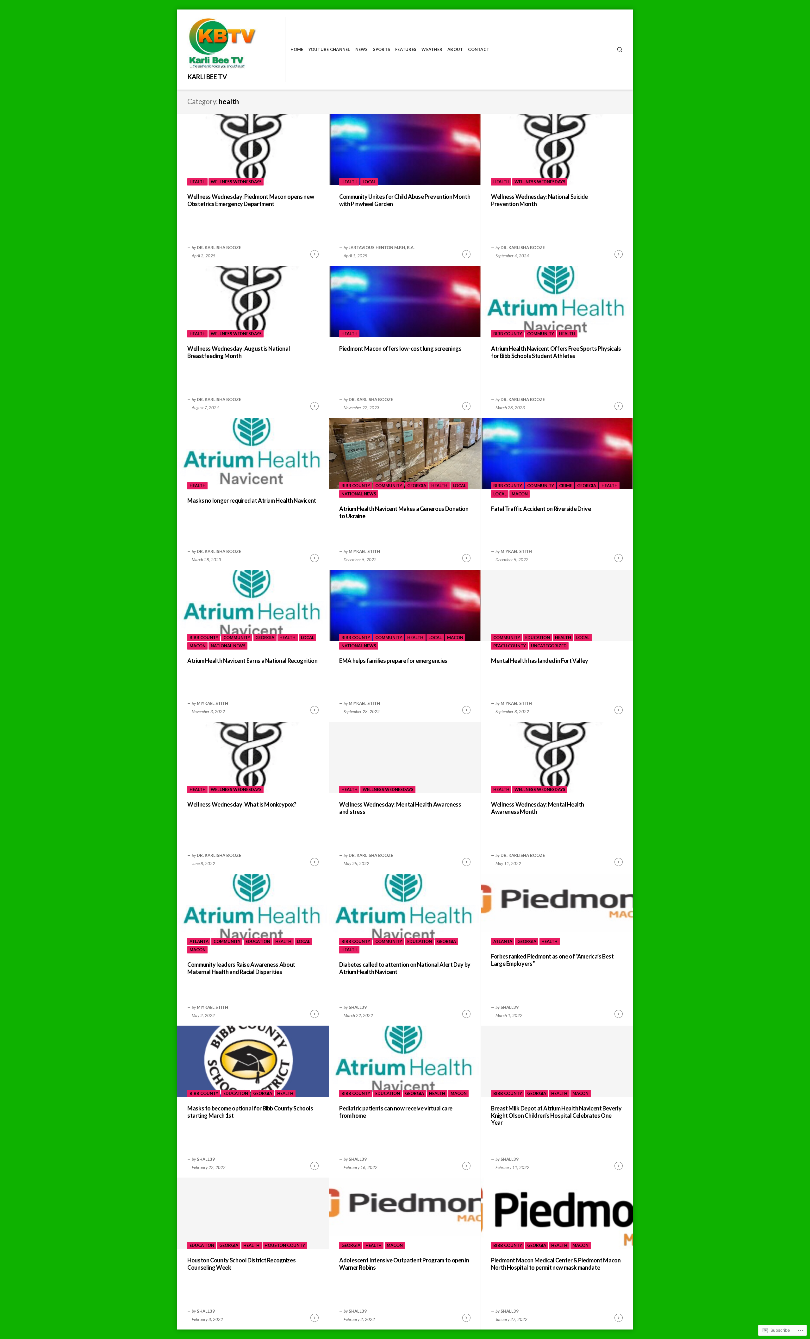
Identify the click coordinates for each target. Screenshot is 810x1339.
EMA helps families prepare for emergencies (393, 660)
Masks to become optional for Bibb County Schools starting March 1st (250, 1112)
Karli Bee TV (207, 76)
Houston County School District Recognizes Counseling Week (241, 1264)
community (540, 333)
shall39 (358, 1007)
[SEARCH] (620, 50)
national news (358, 493)
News (361, 49)
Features (405, 49)
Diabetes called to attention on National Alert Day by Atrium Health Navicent (404, 968)
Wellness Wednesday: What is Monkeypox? (241, 804)
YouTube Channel (329, 49)
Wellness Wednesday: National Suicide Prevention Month (539, 200)
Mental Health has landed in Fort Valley (539, 660)
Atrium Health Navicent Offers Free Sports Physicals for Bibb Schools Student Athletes (556, 352)
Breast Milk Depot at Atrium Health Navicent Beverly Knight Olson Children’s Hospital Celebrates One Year (556, 1115)
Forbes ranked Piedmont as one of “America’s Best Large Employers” (552, 960)
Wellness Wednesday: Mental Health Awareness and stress (400, 808)
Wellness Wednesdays (236, 181)
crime (565, 485)
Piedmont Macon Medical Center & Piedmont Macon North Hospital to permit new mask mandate (555, 1264)
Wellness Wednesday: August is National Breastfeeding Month (238, 352)
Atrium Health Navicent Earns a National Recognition (252, 660)
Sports (381, 49)
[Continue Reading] (314, 254)
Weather (431, 49)
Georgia (416, 485)
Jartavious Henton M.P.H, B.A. (381, 247)
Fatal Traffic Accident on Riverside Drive (541, 508)
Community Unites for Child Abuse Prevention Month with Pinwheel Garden (404, 200)
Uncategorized (549, 645)
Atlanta (199, 941)
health (198, 181)
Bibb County (507, 333)
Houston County (285, 1245)
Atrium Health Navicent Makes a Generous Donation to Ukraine (404, 512)
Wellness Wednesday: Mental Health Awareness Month (537, 808)
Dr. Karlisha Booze (219, 247)
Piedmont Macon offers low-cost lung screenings (400, 348)
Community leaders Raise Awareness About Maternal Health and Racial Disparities (241, 968)
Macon (520, 493)
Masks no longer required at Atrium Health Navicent (251, 500)
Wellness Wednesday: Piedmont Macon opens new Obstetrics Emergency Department (250, 200)
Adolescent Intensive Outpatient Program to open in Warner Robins (404, 1264)
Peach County (509, 645)
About (455, 49)
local (369, 181)
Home (296, 49)
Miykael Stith (364, 551)
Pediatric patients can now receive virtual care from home (395, 1112)
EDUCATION (537, 637)
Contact (478, 49)
